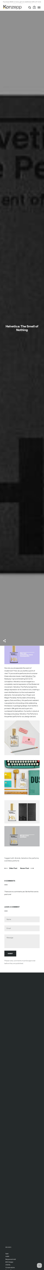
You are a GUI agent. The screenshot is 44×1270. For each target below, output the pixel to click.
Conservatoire (10, 1267)
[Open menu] (39, 7)
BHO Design (9, 1262)
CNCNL (8, 1265)
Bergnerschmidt (10, 1259)
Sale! (7, 1253)
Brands (17, 858)
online (16, 714)
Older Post (13, 868)
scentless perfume (11, 861)
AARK (7, 1256)
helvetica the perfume (30, 858)
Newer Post (24, 868)
